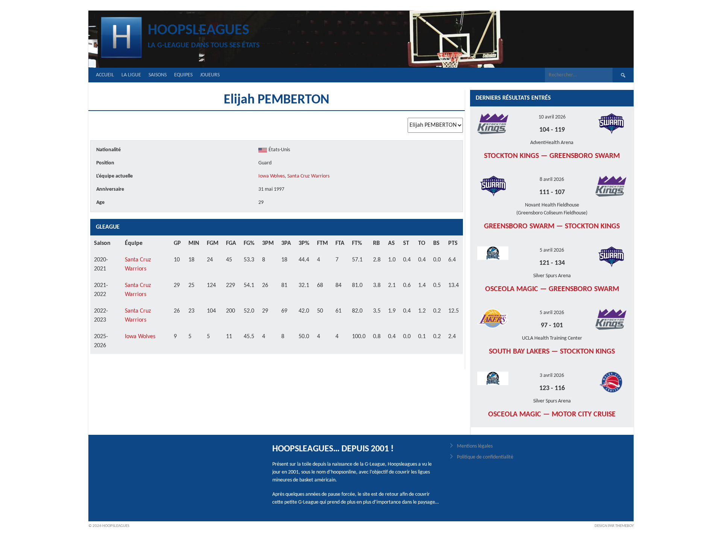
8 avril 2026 (552, 179)
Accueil (105, 75)
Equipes (183, 75)
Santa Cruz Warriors (308, 176)
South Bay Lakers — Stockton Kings (552, 351)
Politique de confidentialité (485, 457)
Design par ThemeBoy (614, 526)
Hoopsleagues (198, 30)
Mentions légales (475, 446)
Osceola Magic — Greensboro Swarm (552, 289)
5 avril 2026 (552, 250)
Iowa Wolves (271, 176)
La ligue (131, 75)
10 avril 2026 (552, 117)
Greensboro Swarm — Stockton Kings (552, 226)
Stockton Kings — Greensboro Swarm (552, 156)
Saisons (158, 75)
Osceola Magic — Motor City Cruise (552, 414)
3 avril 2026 (552, 375)
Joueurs (210, 75)
